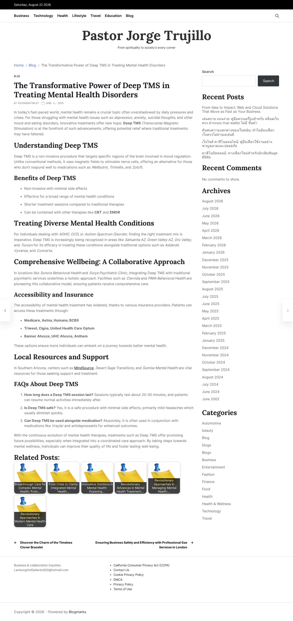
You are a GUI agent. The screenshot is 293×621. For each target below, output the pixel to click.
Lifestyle (79, 16)
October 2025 (213, 274)
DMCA (117, 579)
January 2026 (213, 252)
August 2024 (212, 377)
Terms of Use (122, 589)
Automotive (211, 423)
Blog (129, 16)
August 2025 (212, 289)
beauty (207, 430)
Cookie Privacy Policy (128, 574)
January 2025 (213, 340)
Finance (208, 482)
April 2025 (210, 318)
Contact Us (121, 570)
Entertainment (213, 467)
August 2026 (212, 201)
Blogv (206, 452)
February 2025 (214, 333)
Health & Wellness (216, 504)
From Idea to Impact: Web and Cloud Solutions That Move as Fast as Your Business (240, 109)
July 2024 (210, 384)
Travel (96, 16)
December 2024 (215, 348)
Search (208, 71)
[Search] (277, 16)
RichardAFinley (28, 103)
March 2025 (212, 325)
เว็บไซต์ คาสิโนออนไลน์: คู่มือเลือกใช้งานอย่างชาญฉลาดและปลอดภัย (237, 144)
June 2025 (210, 304)
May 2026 (210, 223)
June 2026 (210, 216)
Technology (43, 16)
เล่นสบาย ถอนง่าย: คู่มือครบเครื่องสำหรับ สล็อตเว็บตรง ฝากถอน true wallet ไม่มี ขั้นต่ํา (240, 121)
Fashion (208, 474)
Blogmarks (77, 612)
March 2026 (212, 238)
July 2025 (210, 296)
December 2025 (215, 260)
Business (21, 16)
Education (113, 16)
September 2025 (216, 282)
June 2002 (210, 399)
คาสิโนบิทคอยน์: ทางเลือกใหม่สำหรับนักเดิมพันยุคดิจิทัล (240, 155)
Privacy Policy (123, 584)
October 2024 (213, 362)
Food (206, 489)
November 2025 (215, 267)
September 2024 (216, 369)
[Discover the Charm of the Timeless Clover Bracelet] (5, 310)
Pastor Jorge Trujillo (146, 35)
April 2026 (210, 230)
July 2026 (210, 208)
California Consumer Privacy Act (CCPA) (141, 565)
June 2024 (210, 391)
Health (62, 16)
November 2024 (215, 355)
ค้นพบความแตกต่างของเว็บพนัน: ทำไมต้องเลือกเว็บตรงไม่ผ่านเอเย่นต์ (238, 132)
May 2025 (210, 311)
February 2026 (214, 245)
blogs (206, 445)
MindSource (84, 368)
